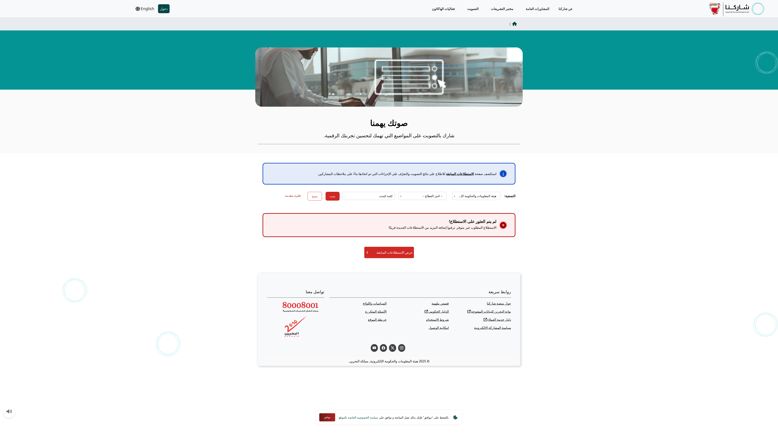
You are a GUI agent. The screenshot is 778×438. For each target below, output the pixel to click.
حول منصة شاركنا (499, 303)
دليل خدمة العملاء (499, 319)
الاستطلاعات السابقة (460, 174)
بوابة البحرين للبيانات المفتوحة (491, 311)
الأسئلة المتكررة (376, 311)
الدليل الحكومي (438, 311)
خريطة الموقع (377, 319)
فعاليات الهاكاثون (443, 8)
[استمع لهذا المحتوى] (9, 412)
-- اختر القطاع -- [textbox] (432, 196)
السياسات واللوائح (375, 303)
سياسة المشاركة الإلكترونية (492, 327)
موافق (327, 417)
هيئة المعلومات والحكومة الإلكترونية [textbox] (475, 196)
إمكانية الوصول (439, 327)
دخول (164, 8)
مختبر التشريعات (502, 8)
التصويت (473, 8)
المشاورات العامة (537, 8)
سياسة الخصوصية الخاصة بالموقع (358, 417)
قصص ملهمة (440, 303)
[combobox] (476, 196)
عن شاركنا (566, 8)
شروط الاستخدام (437, 319)
